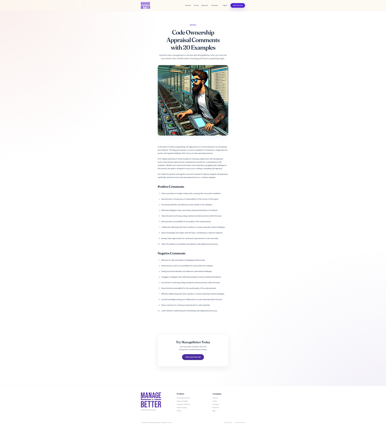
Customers (214, 5)
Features (188, 5)
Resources (205, 5)
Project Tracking (182, 408)
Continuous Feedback (183, 404)
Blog (214, 411)
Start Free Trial (238, 5)
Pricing (196, 5)
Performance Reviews (183, 398)
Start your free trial (193, 357)
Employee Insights (182, 401)
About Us (215, 398)
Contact (215, 401)
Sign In (225, 5)
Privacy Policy (228, 423)
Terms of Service (240, 423)
